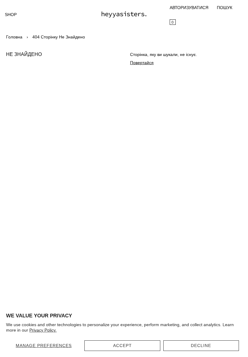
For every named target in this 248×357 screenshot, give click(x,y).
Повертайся (142, 62)
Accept (122, 345)
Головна (14, 36)
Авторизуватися (189, 7)
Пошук (224, 7)
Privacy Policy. (43, 330)
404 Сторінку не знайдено (58, 36)
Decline (201, 345)
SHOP (11, 14)
